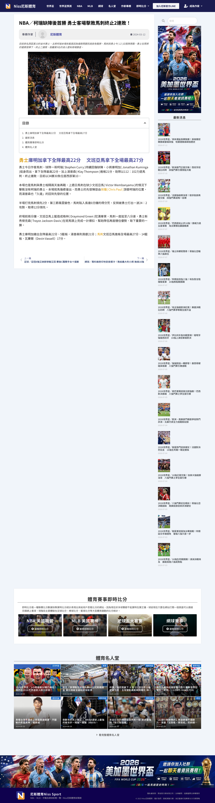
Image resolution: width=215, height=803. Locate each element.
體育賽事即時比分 (34, 142)
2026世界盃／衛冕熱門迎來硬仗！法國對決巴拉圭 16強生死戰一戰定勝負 (179, 448)
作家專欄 (126, 6)
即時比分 (141, 6)
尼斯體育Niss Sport (45, 794)
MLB (90, 6)
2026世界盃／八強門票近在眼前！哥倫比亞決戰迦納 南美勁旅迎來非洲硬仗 (179, 504)
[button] (143, 6)
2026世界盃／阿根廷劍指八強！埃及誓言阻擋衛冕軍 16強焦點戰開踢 (179, 280)
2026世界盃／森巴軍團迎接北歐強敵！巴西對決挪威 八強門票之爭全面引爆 (179, 392)
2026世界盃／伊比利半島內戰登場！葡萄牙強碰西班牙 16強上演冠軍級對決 (179, 336)
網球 (100, 6)
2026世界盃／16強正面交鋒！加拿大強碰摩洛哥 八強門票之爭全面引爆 (179, 476)
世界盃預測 (65, 6)
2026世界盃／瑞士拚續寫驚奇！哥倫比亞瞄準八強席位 (179, 252)
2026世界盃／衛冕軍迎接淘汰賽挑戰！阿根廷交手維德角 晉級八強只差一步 (179, 532)
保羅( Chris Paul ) (112, 189)
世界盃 (50, 6)
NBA (79, 6)
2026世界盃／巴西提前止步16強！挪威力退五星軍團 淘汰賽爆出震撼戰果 (179, 224)
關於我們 (157, 798)
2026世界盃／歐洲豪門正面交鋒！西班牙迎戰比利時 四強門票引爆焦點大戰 (179, 168)
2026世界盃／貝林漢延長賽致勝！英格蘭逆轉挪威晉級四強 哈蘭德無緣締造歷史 (179, 140)
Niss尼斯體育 (25, 6)
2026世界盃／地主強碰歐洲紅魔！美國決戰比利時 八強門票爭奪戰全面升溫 (179, 308)
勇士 (23, 159)
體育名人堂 (31, 147)
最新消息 (30, 137)
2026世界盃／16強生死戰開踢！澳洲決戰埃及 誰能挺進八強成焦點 (179, 560)
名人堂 (112, 6)
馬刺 (100, 234)
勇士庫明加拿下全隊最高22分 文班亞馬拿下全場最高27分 (56, 133)
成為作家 (194, 6)
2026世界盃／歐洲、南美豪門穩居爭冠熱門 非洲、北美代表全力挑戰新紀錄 (180, 420)
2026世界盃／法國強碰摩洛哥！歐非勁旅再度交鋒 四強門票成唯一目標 (179, 196)
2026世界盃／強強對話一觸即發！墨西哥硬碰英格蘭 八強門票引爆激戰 (179, 364)
